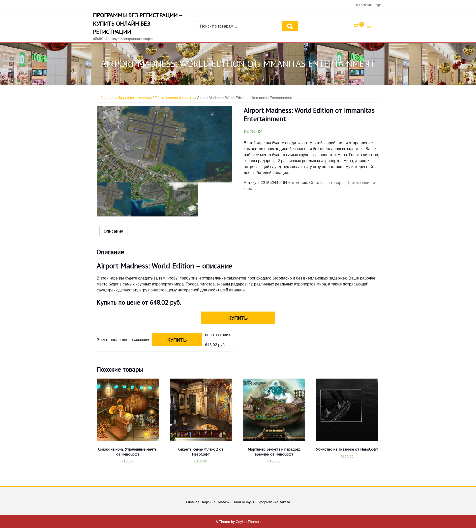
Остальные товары (326, 182)
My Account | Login (369, 4)
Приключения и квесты (174, 97)
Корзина (208, 501)
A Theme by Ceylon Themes (238, 521)
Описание (113, 231)
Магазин (225, 501)
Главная (107, 97)
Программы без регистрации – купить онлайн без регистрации (137, 23)
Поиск (290, 26)
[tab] (113, 231)
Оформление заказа (273, 501)
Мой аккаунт (244, 501)
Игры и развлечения (134, 97)
